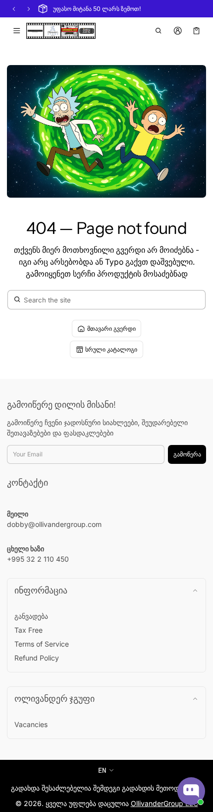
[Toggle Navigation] (16, 31)
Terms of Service (41, 644)
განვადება (31, 616)
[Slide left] (14, 9)
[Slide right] (29, 9)
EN (102, 770)
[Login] (177, 31)
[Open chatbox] (191, 791)
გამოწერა (187, 454)
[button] (158, 31)
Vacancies (31, 724)
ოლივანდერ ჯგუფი (54, 698)
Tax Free (28, 630)
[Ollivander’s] (61, 31)
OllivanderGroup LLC (164, 803)
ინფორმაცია (40, 590)
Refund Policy (36, 658)
